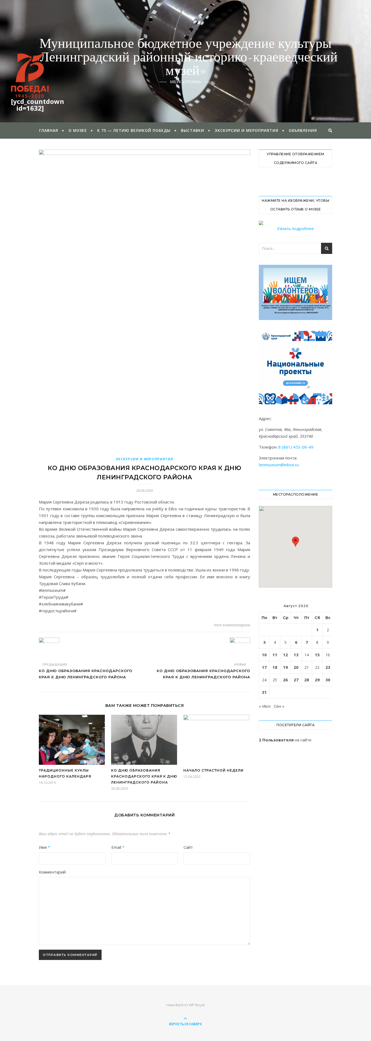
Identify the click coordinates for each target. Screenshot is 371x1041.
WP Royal (197, 1004)
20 (296, 667)
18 (274, 667)
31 (264, 692)
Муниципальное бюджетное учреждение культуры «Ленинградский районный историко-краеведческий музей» (186, 58)
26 (285, 679)
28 (306, 679)
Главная (48, 130)
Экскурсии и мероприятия (246, 130)
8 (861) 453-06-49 (295, 447)
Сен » (279, 706)
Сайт (188, 847)
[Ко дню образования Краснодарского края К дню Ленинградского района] (49, 648)
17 (264, 667)
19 (285, 667)
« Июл (265, 706)
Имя (44, 847)
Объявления (303, 130)
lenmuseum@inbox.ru (279, 464)
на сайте (285, 739)
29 (317, 679)
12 (285, 654)
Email (117, 847)
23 (327, 667)
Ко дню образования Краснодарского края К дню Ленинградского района (144, 776)
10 (264, 654)
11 (274, 654)
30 (327, 679)
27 (296, 679)
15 (317, 654)
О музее (77, 130)
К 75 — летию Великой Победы (134, 130)
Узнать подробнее (295, 228)
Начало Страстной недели (213, 770)
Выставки (192, 130)
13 (296, 654)
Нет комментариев (232, 624)
